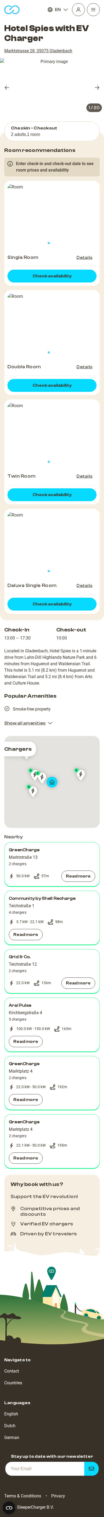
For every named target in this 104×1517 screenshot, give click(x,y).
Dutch (9, 1425)
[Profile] (78, 9)
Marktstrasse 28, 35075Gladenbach (38, 50)
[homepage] (12, 9)
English (11, 1413)
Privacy (58, 1496)
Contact (11, 1371)
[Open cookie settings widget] (9, 1507)
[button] (52, 864)
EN (58, 9)
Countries (13, 1382)
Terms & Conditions (22, 1496)
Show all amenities (24, 723)
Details (84, 257)
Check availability (52, 276)
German (11, 1437)
